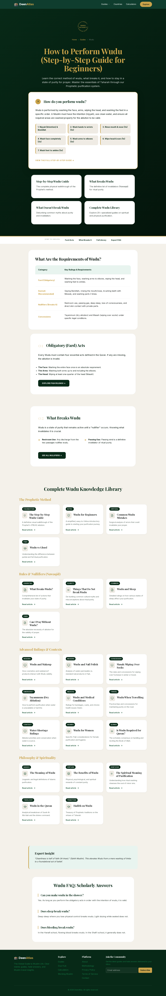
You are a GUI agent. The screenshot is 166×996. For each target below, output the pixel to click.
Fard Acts (69, 240)
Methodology (88, 966)
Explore (146, 4)
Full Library (101, 240)
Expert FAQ (116, 240)
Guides (104, 4)
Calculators (131, 4)
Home (74, 40)
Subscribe (145, 970)
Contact (85, 978)
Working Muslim (65, 974)
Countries (118, 4)
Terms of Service (90, 974)
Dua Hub (62, 966)
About (85, 961)
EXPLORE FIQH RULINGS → (54, 383)
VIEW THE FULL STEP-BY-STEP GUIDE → (54, 160)
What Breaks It (85, 240)
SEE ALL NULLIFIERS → (52, 455)
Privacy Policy (88, 970)
